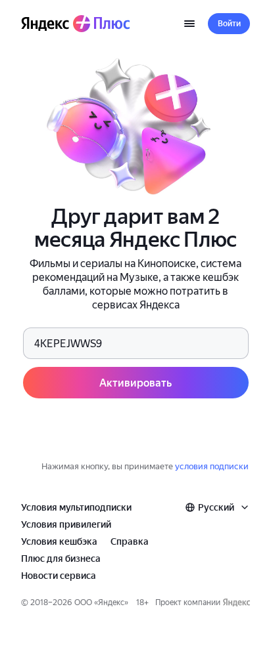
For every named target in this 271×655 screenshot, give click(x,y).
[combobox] (217, 507)
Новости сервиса (58, 575)
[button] (229, 23)
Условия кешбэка (59, 541)
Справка (130, 541)
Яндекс (111, 602)
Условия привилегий (66, 524)
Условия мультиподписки (76, 507)
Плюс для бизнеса (61, 558)
